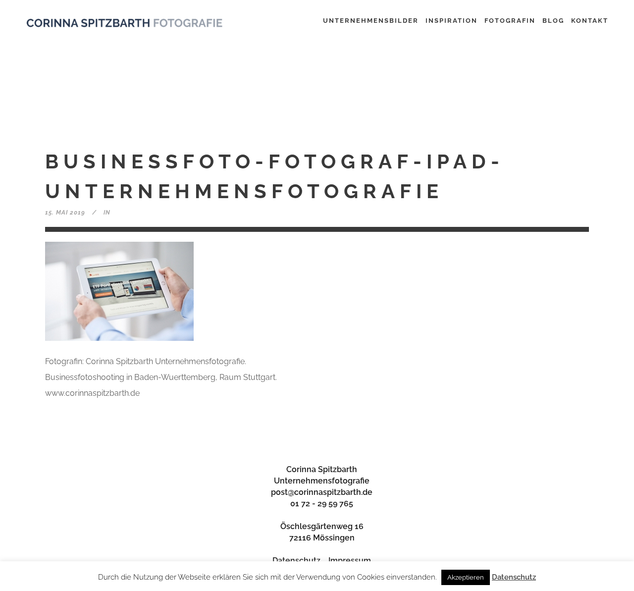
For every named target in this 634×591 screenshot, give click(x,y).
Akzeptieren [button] (465, 577)
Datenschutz (296, 560)
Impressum (349, 560)
